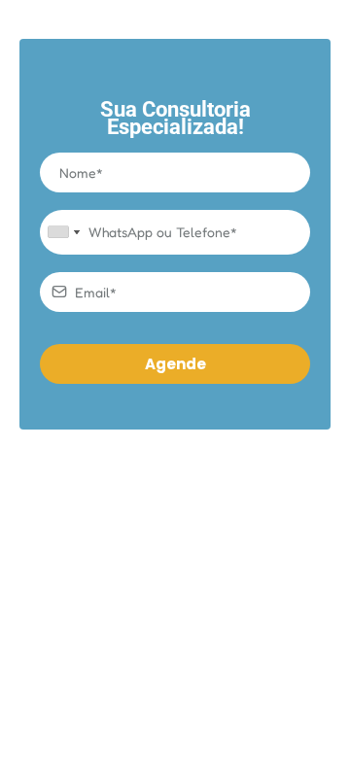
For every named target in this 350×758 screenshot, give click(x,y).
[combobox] (63, 232)
